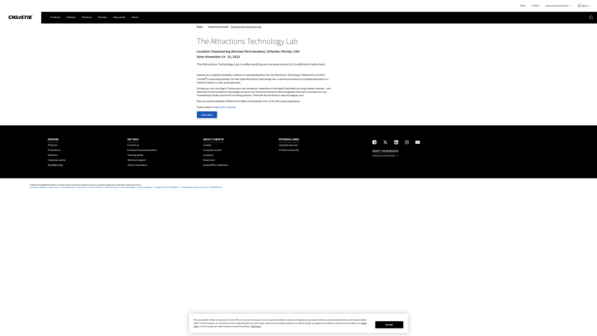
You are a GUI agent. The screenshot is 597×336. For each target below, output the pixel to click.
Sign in (584, 5)
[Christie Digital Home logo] (20, 17)
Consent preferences (68, 187)
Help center (119, 17)
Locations (208, 154)
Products (55, 17)
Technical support (136, 159)
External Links (289, 139)
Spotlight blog (55, 164)
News (522, 5)
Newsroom (209, 159)
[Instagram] (407, 142)
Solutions (87, 17)
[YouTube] (417, 142)
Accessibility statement (215, 164)
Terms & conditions (96, 187)
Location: (204, 51)
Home (200, 26)
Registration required (224, 106)
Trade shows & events (218, 26)
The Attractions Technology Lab (246, 26)
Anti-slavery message (128, 187)
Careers (207, 144)
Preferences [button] (256, 326)
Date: (201, 56)
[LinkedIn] (396, 142)
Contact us (133, 144)
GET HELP (133, 139)
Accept (389, 324)
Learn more (207, 114)
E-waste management (144, 187)
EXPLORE (53, 139)
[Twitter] (385, 142)
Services (102, 17)
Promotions (54, 149)
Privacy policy (82, 187)
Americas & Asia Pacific (557, 5)
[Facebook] (374, 142)
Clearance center (57, 159)
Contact (535, 5)
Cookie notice (53, 187)
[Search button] (591, 17)
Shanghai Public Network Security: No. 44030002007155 (202, 187)
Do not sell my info (111, 187)
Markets (71, 17)
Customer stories (212, 149)
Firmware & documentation (142, 149)
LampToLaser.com (288, 144)
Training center (135, 154)
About (135, 17)
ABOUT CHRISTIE (213, 139)
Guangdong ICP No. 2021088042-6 (167, 187)
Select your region (385, 150)
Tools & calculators (137, 164)
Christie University (289, 149)
